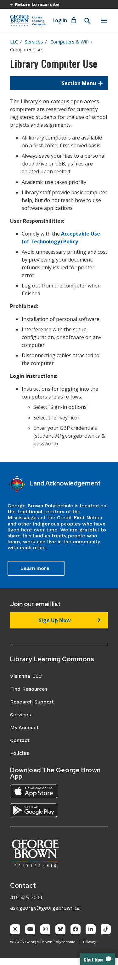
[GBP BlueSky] (60, 929)
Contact (20, 740)
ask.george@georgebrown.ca (45, 907)
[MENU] (104, 21)
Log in (60, 20)
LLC (14, 41)
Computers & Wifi (69, 41)
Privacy (89, 942)
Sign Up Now (55, 620)
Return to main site (37, 4)
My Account (24, 727)
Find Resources (29, 689)
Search (87, 21)
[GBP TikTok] (106, 929)
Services (34, 41)
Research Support (32, 702)
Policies (19, 753)
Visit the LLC (26, 676)
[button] (59, 83)
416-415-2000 (26, 897)
